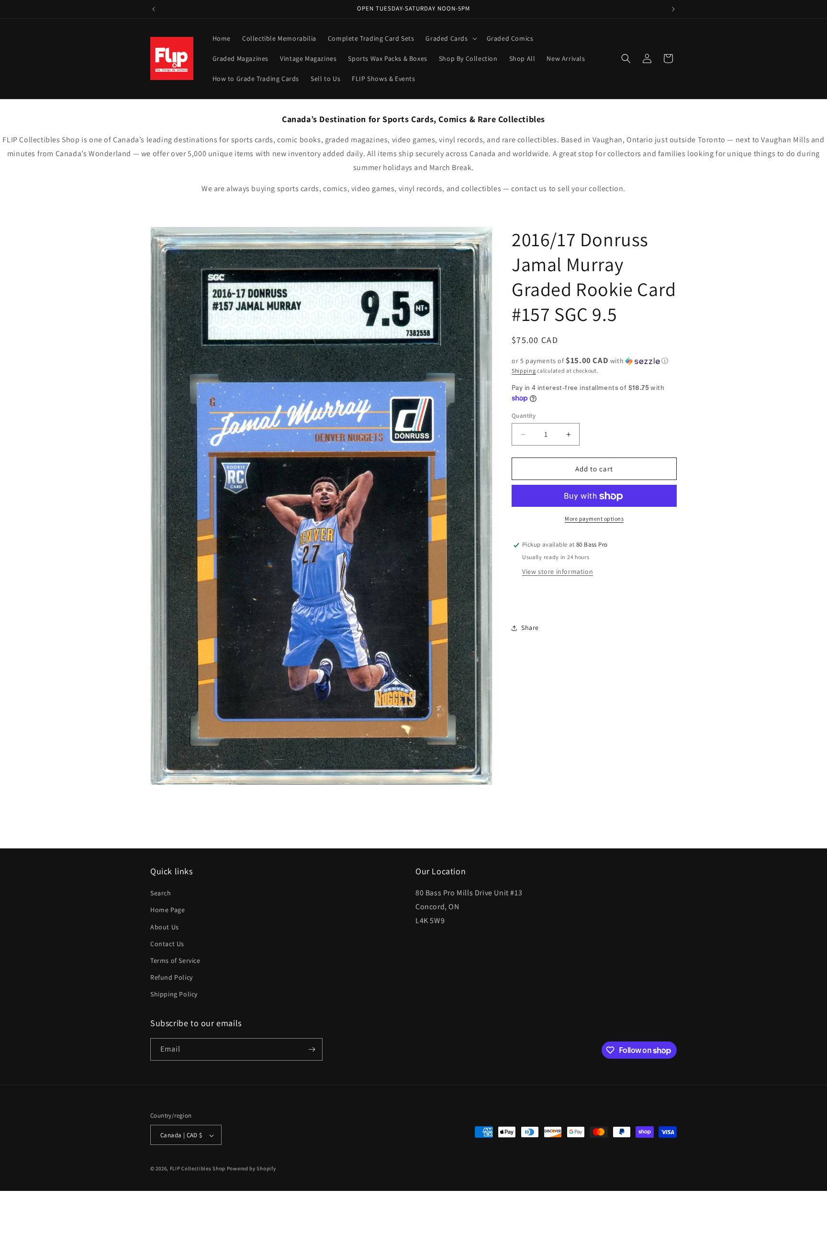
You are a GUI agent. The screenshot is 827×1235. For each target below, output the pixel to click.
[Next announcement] (673, 9)
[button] (450, 38)
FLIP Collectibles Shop (197, 1169)
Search (160, 893)
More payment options (594, 519)
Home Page (167, 910)
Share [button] (530, 628)
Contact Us (167, 943)
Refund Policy (171, 977)
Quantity (524, 416)
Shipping (524, 370)
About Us (164, 927)
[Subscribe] (311, 1049)
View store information (557, 572)
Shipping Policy (174, 994)
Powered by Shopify (251, 1169)
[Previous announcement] (153, 9)
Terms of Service (175, 960)
